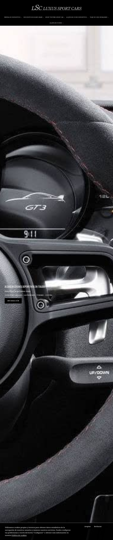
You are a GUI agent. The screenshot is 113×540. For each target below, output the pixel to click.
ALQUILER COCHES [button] (56, 23)
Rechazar (98, 526)
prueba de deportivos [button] (12, 17)
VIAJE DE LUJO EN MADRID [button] (99, 17)
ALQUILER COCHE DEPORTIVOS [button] (76, 17)
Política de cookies (19, 535)
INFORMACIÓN (13, 301)
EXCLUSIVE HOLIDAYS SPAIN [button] (33, 17)
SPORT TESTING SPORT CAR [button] (54, 17)
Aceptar (87, 526)
